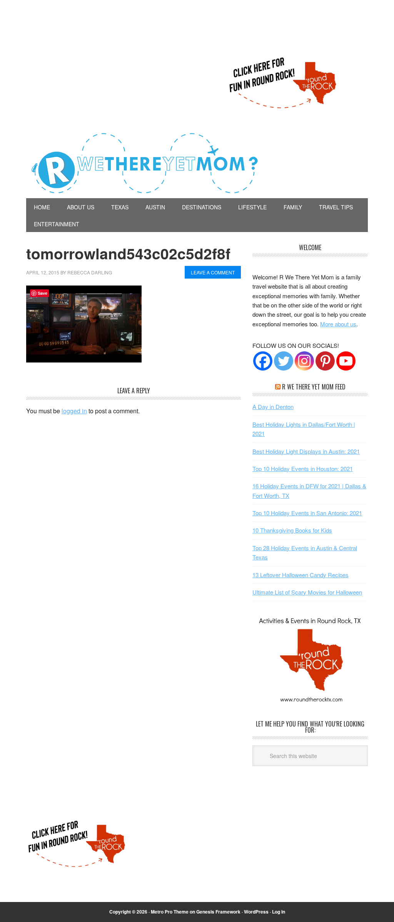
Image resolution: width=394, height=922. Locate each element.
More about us (338, 324)
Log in (278, 911)
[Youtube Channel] (346, 361)
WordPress (256, 911)
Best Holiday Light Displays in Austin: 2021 (306, 451)
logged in (74, 410)
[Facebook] (262, 361)
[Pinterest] (325, 361)
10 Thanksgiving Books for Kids (292, 530)
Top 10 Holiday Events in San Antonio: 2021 (307, 513)
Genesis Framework (218, 911)
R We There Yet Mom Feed (314, 386)
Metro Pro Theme (170, 911)
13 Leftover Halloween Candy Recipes (300, 575)
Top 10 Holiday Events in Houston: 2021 (302, 468)
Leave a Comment (213, 272)
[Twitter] (283, 361)
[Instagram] (304, 361)
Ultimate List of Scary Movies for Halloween (307, 592)
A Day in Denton (273, 407)
